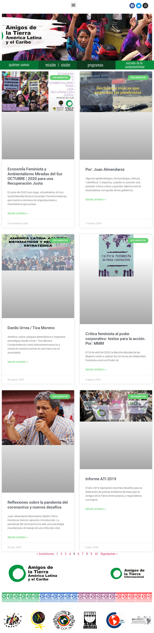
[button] (73, 5)
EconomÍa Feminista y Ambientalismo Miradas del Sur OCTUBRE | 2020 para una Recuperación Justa (35, 176)
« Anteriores (45, 554)
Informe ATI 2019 (100, 479)
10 (96, 554)
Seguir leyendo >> (18, 213)
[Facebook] (132, 5)
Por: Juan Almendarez (105, 169)
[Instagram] (145, 5)
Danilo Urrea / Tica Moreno (31, 328)
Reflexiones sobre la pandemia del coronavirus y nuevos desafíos (38, 504)
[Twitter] (139, 5)
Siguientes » (108, 554)
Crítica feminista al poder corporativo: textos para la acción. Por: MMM (115, 338)
